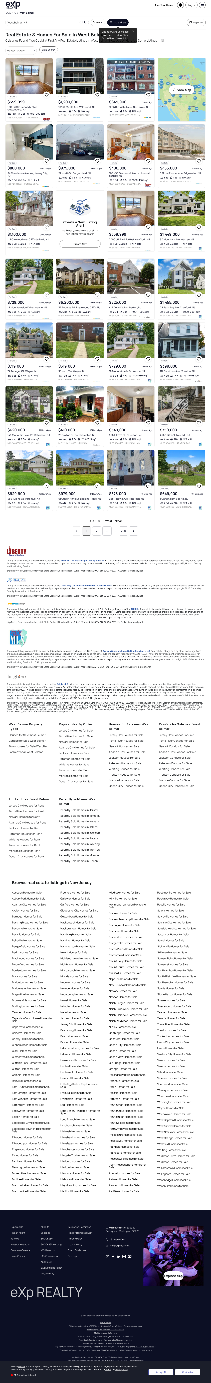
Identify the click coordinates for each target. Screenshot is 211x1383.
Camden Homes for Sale (26, 1012)
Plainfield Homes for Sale (124, 1146)
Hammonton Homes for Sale (77, 946)
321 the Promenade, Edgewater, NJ (180, 173)
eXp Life (45, 1227)
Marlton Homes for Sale (74, 1167)
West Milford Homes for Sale (174, 1126)
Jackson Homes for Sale (74, 753)
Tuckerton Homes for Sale (173, 1036)
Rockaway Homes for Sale (172, 898)
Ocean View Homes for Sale (125, 1057)
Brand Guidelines (77, 1250)
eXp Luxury (46, 1262)
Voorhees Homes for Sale (172, 1084)
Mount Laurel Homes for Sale (126, 967)
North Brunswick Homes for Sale (128, 1009)
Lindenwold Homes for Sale (76, 1072)
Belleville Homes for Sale (27, 940)
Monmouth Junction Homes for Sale (128, 906)
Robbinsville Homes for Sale (174, 892)
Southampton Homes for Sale (175, 982)
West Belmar (113, 521)
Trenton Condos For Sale (174, 774)
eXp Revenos (48, 1250)
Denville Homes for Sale (26, 1081)
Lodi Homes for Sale (72, 1105)
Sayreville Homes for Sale (172, 916)
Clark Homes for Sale (24, 1051)
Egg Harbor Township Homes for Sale (31, 1130)
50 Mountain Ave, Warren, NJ (177, 239)
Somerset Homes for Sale (172, 964)
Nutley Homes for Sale (122, 1027)
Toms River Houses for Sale (126, 740)
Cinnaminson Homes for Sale (29, 1045)
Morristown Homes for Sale (125, 955)
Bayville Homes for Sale (26, 934)
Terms (108, 1369)
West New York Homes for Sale (175, 1132)
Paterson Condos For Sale (175, 763)
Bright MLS (63, 684)
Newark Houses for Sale (124, 746)
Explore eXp (17, 1227)
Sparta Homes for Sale (170, 988)
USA (91, 521)
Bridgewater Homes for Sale (29, 988)
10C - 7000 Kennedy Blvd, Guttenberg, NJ (22, 108)
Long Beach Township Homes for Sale (80, 1112)
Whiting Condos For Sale (174, 769)
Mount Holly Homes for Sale (125, 961)
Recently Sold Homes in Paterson (80, 838)
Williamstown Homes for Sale (175, 1168)
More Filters (120, 22)
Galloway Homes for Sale (75, 898)
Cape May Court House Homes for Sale (32, 1019)
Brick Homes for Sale (24, 976)
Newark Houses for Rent (24, 817)
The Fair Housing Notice (144, 1347)
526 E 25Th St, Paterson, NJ (125, 435)
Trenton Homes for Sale (74, 770)
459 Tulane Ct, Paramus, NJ (24, 498)
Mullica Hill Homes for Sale (125, 973)
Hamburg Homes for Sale (75, 934)
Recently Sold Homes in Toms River (80, 815)
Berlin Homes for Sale (25, 952)
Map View (198, 22)
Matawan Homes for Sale (75, 1179)
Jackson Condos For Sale (175, 757)
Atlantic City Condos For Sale (177, 752)
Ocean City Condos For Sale (176, 786)
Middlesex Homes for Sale (124, 892)
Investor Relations (20, 1244)
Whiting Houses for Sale (124, 769)
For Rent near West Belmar (26, 752)
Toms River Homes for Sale (76, 736)
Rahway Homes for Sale (123, 1179)
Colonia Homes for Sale (26, 1075)
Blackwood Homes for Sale (28, 958)
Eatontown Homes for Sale (28, 1105)
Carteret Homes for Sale (26, 1033)
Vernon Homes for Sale (171, 1060)
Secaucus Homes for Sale (172, 934)
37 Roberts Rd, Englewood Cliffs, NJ (79, 307)
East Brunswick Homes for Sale (31, 1087)
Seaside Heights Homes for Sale (176, 928)
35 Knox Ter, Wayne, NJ (71, 371)
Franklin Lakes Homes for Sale (30, 1185)
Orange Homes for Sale (123, 1069)
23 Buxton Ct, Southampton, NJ (76, 435)
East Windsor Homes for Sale (29, 1099)
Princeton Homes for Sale (124, 1173)
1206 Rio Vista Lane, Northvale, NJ (129, 107)
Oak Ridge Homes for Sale (124, 1033)
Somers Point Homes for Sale (174, 958)
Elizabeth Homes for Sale (27, 1137)
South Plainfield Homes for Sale (176, 976)
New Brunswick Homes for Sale (127, 985)
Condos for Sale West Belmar (27, 740)
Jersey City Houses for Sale (126, 735)
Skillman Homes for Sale (172, 952)
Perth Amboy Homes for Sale (126, 1129)
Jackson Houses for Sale (124, 757)
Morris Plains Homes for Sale (126, 949)
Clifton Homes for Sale (25, 1069)
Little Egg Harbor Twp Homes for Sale (79, 1085)
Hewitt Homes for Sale (73, 952)
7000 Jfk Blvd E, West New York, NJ (129, 239)
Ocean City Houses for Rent (26, 856)
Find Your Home (164, 5)
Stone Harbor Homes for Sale (174, 994)
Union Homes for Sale (170, 1048)
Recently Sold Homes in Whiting (79, 844)
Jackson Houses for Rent (25, 828)
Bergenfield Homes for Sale (28, 946)
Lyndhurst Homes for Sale (76, 1125)
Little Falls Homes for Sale (75, 1093)
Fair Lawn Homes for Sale (27, 1161)
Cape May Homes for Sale (27, 1027)
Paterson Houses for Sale (125, 763)
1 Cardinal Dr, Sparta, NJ (174, 498)
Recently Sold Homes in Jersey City (80, 810)
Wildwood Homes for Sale (172, 1162)
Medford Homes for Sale (74, 1191)
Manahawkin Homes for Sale (77, 1137)
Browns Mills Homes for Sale (29, 1000)
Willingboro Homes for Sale (173, 1174)
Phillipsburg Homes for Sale (125, 1135)
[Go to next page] (133, 531)
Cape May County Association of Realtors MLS (86, 585)
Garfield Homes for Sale (74, 904)
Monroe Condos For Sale (174, 780)
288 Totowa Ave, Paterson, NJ (126, 498)
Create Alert (80, 243)
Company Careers (20, 1250)
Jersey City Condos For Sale (176, 735)
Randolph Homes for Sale (124, 1185)
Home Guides (18, 1256)
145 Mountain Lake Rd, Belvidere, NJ (29, 435)
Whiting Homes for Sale (74, 764)
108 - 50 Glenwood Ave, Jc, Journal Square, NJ (129, 174)
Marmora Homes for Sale (75, 1173)
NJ (99, 521)
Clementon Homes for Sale (28, 1057)
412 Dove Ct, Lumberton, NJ (125, 307)
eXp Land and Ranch (51, 1268)
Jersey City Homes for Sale (76, 730)
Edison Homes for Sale (25, 1117)
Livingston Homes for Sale (76, 1099)
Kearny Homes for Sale (74, 1036)
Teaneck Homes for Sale (172, 1012)
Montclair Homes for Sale (124, 931)
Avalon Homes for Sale (25, 910)
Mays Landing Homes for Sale (78, 1185)
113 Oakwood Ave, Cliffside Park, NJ (28, 239)
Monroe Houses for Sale (124, 780)
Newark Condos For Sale (174, 746)
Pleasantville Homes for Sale (126, 1158)
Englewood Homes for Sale (28, 1149)
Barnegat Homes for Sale (27, 916)
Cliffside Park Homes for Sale (29, 1063)
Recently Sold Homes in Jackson (79, 832)
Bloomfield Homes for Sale (28, 964)
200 (123, 531)
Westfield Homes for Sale (172, 1144)
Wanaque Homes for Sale (172, 1090)
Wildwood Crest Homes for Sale (176, 1156)
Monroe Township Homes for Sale (129, 919)
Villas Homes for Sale (170, 1072)
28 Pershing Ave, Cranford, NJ (177, 307)
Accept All (161, 1372)
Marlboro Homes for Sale (75, 1161)
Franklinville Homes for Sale (29, 1191)
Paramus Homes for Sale (124, 1081)
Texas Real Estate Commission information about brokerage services (105, 1340)
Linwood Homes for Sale (74, 1078)
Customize (187, 1372)
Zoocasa (45, 1233)
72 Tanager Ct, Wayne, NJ (22, 371)
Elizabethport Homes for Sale (29, 1143)
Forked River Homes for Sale (29, 1173)
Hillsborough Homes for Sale (77, 970)
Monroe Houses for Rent (24, 851)
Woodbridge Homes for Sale (174, 1180)
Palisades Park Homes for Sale (127, 1075)
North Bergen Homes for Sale (126, 1003)
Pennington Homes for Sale (125, 1105)
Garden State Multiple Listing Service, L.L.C (126, 651)
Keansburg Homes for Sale (76, 1030)
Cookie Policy (75, 1244)
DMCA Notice (105, 1322)
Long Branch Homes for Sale (77, 1119)
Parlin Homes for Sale (122, 1087)
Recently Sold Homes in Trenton (79, 849)
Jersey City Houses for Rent (26, 805)
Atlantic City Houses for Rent (27, 822)
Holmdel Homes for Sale (74, 988)
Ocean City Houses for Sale (126, 786)
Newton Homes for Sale (123, 997)
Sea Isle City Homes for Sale (174, 922)
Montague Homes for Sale (124, 925)
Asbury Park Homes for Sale (28, 898)
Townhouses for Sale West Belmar (30, 746)
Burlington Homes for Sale (28, 1006)
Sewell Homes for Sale (170, 940)
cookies (21, 1366)
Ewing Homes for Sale (25, 1155)
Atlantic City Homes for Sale (77, 747)
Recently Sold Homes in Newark (79, 821)
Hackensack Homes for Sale (77, 922)
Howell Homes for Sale (73, 1000)
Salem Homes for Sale (170, 910)
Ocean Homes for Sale (122, 1051)
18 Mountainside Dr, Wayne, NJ (127, 371)
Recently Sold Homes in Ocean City (80, 861)
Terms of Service (130, 1326)
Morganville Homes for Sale (125, 943)
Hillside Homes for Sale (74, 976)
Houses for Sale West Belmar (27, 735)
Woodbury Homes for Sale (172, 1186)
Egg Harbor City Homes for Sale (31, 1123)
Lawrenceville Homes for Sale (78, 1060)
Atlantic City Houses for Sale (127, 752)
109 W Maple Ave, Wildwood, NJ (76, 107)
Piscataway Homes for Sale (125, 1140)
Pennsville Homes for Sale (124, 1123)
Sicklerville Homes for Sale (173, 946)
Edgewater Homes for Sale (28, 1111)
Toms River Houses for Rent (26, 811)
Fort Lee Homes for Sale (26, 1179)
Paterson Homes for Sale (75, 759)
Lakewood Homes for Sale (75, 1054)
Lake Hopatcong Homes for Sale (79, 1048)
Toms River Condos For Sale (176, 740)
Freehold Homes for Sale (75, 892)
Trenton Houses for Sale (124, 774)
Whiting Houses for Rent (24, 839)
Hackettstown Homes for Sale (78, 928)
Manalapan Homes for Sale (76, 1143)
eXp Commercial (49, 1256)
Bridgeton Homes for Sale (27, 982)
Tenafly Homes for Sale (171, 1018)
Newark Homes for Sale (73, 742)
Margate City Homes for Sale (77, 1155)
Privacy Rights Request (80, 1233)
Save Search (48, 49)
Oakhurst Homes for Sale (124, 1039)
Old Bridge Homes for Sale (124, 1063)
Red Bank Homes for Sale (124, 1191)
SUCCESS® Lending (51, 1244)
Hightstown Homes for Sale (76, 964)
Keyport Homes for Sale (74, 1042)
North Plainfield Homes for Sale (128, 1015)
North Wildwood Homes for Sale (128, 1021)
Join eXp (15, 1238)
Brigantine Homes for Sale (28, 994)
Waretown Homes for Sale (173, 1096)
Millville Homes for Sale (123, 898)
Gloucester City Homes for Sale (79, 910)
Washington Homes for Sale (174, 1102)
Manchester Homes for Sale (77, 1149)
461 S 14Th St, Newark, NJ (175, 435)
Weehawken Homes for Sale (174, 1114)
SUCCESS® (47, 1238)
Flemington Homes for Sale (28, 1167)
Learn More (145, 1350)
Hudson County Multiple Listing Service (82, 560)
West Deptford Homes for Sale (175, 1120)
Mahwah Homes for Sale (75, 1131)
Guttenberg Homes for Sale (76, 916)
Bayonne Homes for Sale (27, 928)
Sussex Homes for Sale (171, 1000)
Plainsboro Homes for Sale (125, 1152)
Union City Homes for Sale (173, 1042)
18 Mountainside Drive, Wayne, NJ (27, 307)
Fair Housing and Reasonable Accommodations (105, 1329)
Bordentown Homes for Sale (29, 970)
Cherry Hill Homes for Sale (28, 1039)
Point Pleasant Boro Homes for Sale (127, 1166)
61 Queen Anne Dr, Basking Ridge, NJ (79, 498)
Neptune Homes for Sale (123, 979)
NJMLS (135, 609)
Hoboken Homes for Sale (75, 982)
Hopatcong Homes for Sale (76, 994)
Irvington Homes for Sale (75, 1006)
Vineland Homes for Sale (172, 1078)
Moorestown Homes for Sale (126, 937)
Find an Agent (18, 1233)
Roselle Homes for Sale (171, 904)
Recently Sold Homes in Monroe (79, 855)
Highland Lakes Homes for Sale (79, 958)
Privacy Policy (75, 1238)
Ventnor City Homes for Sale (174, 1054)
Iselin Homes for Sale (73, 1012)
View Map (184, 90)
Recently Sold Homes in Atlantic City (80, 827)
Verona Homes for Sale (171, 1066)
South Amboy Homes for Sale (174, 970)
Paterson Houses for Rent (25, 834)
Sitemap (72, 1256)
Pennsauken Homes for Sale (126, 1117)
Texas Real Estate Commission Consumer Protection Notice (105, 1343)
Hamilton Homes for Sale (75, 940)
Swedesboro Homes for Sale (174, 1006)
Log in (191, 5)
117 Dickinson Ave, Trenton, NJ (177, 371)
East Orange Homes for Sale (29, 1093)
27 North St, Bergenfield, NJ (74, 173)
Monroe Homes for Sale (74, 776)
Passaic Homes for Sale (123, 1093)
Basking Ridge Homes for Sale (30, 922)
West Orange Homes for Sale (174, 1138)
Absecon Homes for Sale (27, 892)
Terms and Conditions (79, 1227)
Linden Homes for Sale (74, 1066)
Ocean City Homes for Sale (76, 781)
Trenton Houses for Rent (24, 845)
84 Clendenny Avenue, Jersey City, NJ (28, 174)
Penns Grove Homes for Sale (126, 1111)
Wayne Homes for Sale (170, 1108)
